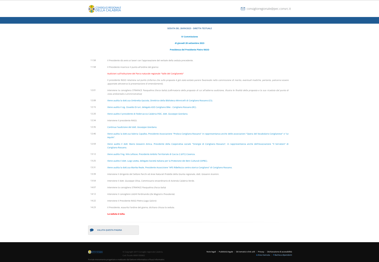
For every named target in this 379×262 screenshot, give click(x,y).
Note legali (211, 251)
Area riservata (264, 255)
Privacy (261, 251)
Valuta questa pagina (109, 230)
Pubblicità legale (226, 251)
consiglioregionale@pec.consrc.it (269, 9)
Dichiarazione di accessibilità (279, 251)
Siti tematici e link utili (245, 251)
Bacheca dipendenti (283, 255)
